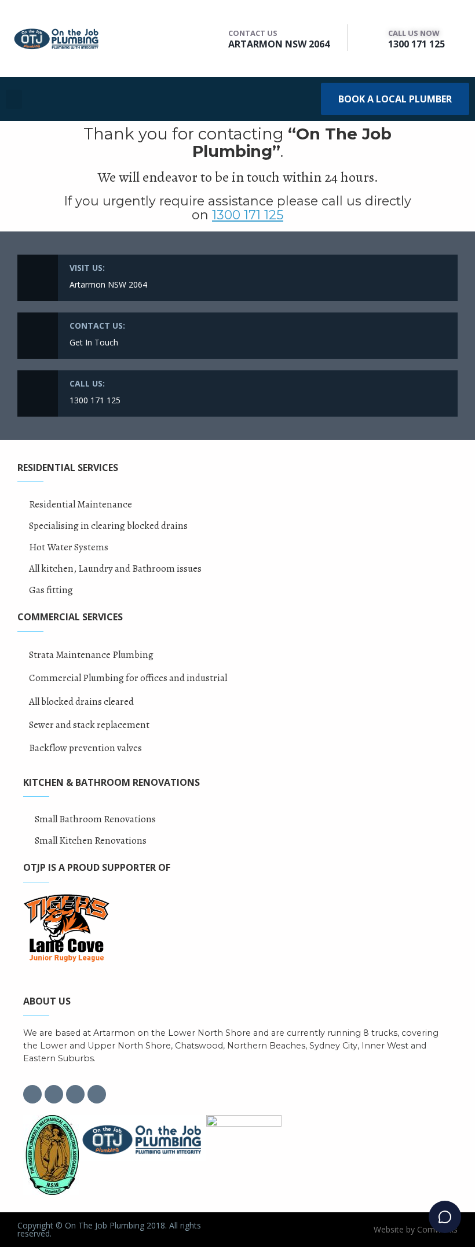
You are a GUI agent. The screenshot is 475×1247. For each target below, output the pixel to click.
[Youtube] (96, 1094)
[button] (14, 99)
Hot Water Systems (68, 547)
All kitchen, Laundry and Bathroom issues (115, 568)
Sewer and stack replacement (89, 724)
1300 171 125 (416, 44)
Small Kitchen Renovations (91, 840)
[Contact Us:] (37, 335)
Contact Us (252, 33)
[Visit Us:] (37, 277)
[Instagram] (54, 1094)
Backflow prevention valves (85, 748)
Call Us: (87, 383)
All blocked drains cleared (81, 701)
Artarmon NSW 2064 (279, 44)
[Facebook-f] (32, 1094)
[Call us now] (373, 37)
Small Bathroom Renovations (95, 819)
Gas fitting (51, 590)
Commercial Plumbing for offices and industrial (128, 678)
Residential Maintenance (80, 504)
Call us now (414, 33)
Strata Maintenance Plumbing (91, 654)
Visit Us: (87, 267)
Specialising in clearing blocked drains (108, 525)
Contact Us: (97, 325)
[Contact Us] (214, 37)
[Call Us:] (37, 393)
